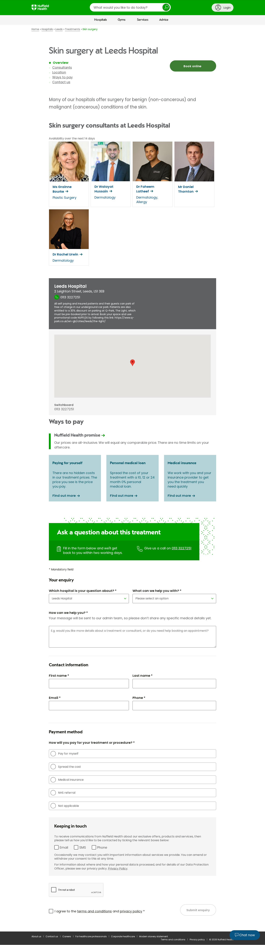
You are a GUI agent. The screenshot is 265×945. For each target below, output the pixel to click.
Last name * (142, 675)
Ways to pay (62, 77)
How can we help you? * (68, 612)
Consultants (62, 67)
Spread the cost (69, 767)
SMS (82, 847)
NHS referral (66, 793)
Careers (66, 936)
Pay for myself (68, 753)
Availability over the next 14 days (72, 139)
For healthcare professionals (91, 936)
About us (36, 936)
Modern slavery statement (153, 936)
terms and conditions (94, 911)
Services (142, 19)
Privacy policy (197, 939)
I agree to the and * (100, 911)
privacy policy (131, 911)
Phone (102, 847)
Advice (163, 19)
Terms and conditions (173, 939)
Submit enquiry (198, 910)
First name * (59, 675)
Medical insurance (71, 780)
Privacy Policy (117, 868)
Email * (55, 697)
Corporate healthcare (123, 936)
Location (59, 72)
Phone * (138, 697)
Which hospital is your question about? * (82, 590)
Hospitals (100, 19)
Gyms (121, 19)
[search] (130, 7)
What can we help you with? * (156, 590)
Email (64, 847)
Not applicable (68, 806)
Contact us (61, 82)
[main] (132, 478)
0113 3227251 (181, 548)
